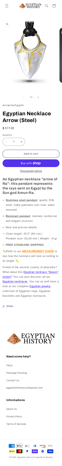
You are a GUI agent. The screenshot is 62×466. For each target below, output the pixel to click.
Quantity (7, 135)
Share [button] (9, 306)
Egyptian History (25, 457)
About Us (11, 409)
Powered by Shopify (43, 457)
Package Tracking (16, 373)
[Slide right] (38, 97)
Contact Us (12, 380)
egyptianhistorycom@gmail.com (24, 388)
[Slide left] (23, 97)
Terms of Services (16, 424)
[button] (6, 5)
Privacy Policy (14, 416)
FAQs (9, 365)
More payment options (31, 171)
